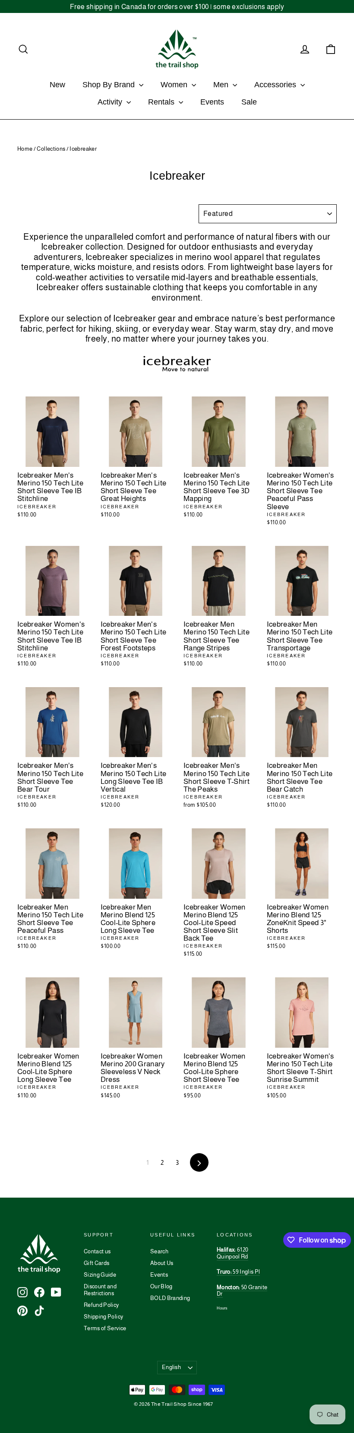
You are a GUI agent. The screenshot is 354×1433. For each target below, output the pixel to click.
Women (175, 84)
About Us (162, 1263)
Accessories (276, 84)
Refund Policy (101, 1305)
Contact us (97, 1251)
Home (24, 149)
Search (159, 1251)
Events (212, 102)
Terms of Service (105, 1328)
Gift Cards (97, 1263)
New (57, 84)
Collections (51, 149)
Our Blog (161, 1286)
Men (222, 84)
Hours (222, 1308)
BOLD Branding (170, 1298)
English (171, 1367)
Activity (111, 102)
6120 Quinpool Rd (232, 1253)
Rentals (162, 102)
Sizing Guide (100, 1274)
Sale (249, 102)
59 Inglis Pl (238, 1271)
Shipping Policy (103, 1316)
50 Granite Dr (242, 1290)
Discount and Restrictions (100, 1290)
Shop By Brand (109, 84)
